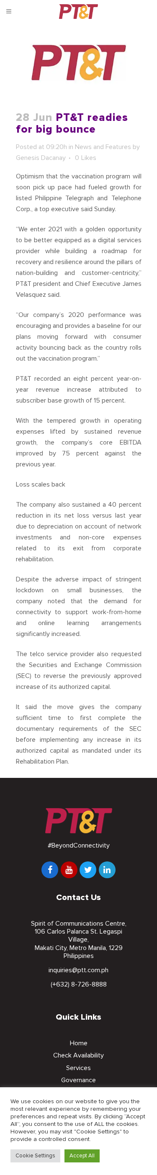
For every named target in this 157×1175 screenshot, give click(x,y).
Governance (78, 1080)
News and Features (103, 147)
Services (78, 1068)
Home (79, 1043)
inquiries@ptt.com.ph (78, 970)
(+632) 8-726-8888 (79, 984)
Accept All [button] (82, 1155)
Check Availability (78, 1055)
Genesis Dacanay (41, 158)
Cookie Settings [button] (35, 1155)
